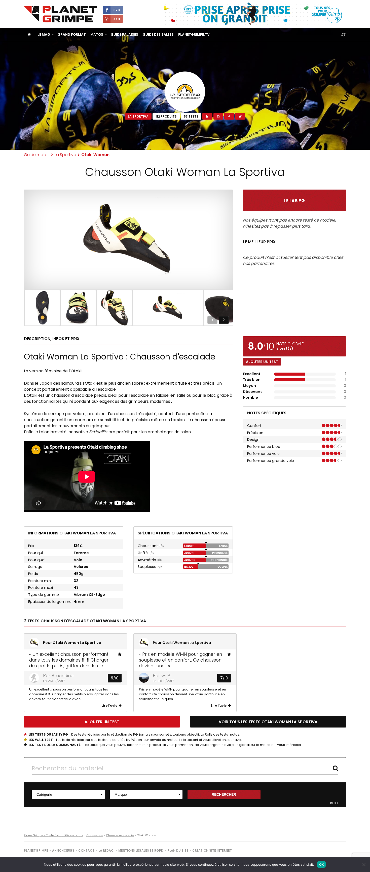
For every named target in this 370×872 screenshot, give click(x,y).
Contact (86, 850)
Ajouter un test (262, 361)
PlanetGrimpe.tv (194, 34)
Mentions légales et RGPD (140, 850)
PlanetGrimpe (36, 850)
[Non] (363, 864)
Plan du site (177, 850)
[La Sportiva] (185, 91)
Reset (334, 803)
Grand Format (72, 34)
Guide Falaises (124, 34)
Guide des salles (158, 34)
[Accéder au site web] (207, 116)
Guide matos (37, 155)
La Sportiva (138, 116)
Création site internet (212, 850)
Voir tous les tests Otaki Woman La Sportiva (268, 721)
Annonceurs (63, 850)
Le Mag (44, 34)
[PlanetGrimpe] (60, 14)
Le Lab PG (294, 201)
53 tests (191, 116)
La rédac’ (106, 850)
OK (321, 864)
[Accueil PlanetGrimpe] (29, 34)
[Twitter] (240, 116)
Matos (96, 34)
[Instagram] (218, 116)
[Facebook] (229, 116)
